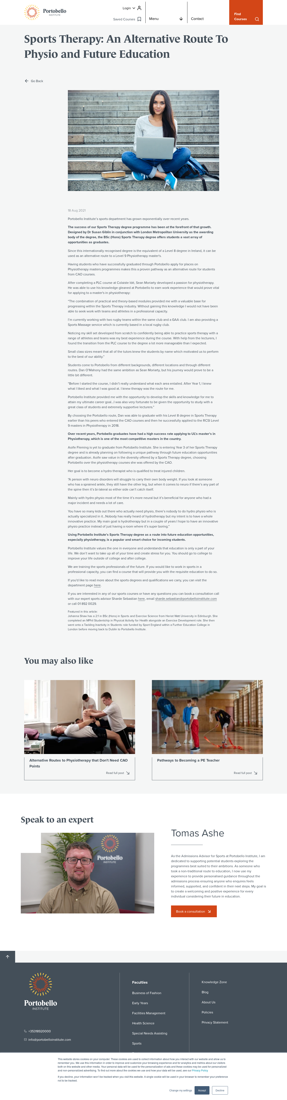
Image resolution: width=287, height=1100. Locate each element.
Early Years (140, 1003)
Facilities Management (148, 1013)
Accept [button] (202, 1090)
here (97, 585)
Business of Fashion (146, 993)
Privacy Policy (200, 1070)
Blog (205, 992)
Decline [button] (220, 1090)
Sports (136, 1043)
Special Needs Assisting (149, 1033)
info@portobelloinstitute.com (49, 1039)
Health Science (143, 1023)
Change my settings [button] (180, 1090)
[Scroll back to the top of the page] (7, 957)
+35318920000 (39, 1031)
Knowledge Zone (214, 982)
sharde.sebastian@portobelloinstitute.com (186, 598)
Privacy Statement (215, 1022)
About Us (208, 1002)
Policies (207, 1012)
